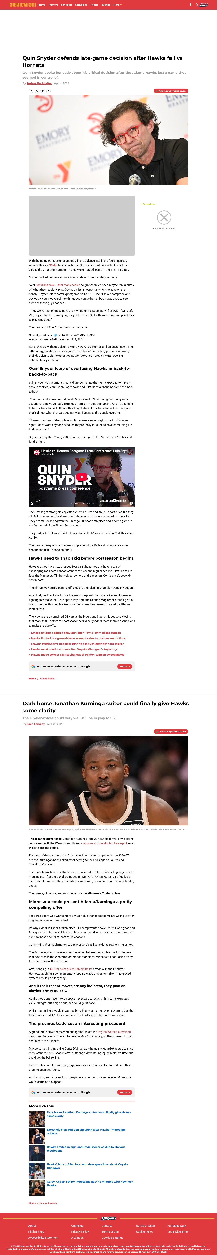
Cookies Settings (112, 1237)
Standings (81, 4)
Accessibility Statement (43, 1237)
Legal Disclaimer (178, 1231)
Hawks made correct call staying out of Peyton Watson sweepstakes (77, 654)
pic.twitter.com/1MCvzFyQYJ (76, 335)
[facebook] (190, 4)
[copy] (48, 91)
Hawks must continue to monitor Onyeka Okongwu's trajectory (74, 649)
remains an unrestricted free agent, (105, 843)
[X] (197, 4)
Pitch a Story (36, 1231)
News (42, 4)
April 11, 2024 (75, 339)
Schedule (66, 4)
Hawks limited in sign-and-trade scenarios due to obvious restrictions (78, 638)
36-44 (53, 265)
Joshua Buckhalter (39, 83)
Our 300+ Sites (145, 1225)
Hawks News (46, 678)
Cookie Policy (144, 1231)
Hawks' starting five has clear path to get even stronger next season (77, 643)
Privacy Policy (80, 1231)
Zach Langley (36, 723)
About (32, 1225)
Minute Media (25, 1246)
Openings (77, 1225)
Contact (107, 1225)
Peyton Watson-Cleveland (114, 1032)
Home (32, 678)
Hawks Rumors (48, 1203)
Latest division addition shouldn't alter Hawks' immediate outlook (76, 632)
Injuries (105, 4)
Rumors (53, 4)
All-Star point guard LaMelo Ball (70, 969)
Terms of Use (110, 1231)
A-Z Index (77, 1237)
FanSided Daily (177, 1225)
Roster (94, 4)
